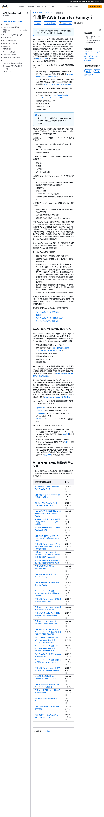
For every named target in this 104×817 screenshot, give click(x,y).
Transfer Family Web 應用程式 (47, 321)
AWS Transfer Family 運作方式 (47, 312)
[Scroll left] (17, 6)
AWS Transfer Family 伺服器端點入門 (49, 318)
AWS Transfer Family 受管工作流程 (57, 397)
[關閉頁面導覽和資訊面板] (100, 30)
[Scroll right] (55, 6)
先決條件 (39, 315)
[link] (59, 13)
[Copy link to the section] (31, 329)
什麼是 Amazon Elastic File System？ (57, 84)
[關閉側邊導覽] (27, 13)
